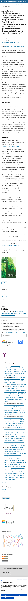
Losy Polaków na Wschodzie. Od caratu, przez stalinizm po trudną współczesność (13, 417)
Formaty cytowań (6, 335)
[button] (3, 579)
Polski (3, 491)
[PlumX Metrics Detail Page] (4, 354)
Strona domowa (4, 4)
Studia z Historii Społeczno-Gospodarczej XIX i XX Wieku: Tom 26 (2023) (14, 477)
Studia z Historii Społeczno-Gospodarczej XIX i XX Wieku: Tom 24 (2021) (15, 373)
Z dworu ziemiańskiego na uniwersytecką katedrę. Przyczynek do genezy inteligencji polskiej (14, 449)
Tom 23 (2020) (19, 4)
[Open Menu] (1, 1)
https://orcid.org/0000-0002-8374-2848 (10, 42)
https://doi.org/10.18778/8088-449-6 (10, 245)
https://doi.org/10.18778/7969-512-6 (10, 146)
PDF (5, 282)
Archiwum (12, 4)
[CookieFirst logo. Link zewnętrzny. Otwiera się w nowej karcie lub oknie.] (1, 580)
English (4, 489)
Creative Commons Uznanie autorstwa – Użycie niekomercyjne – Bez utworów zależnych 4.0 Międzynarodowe (13, 313)
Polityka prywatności (22, 579)
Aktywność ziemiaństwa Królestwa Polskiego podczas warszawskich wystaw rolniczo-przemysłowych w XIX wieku (15, 429)
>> (5, 482)
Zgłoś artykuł (6, 498)
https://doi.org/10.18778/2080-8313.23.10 (14, 46)
